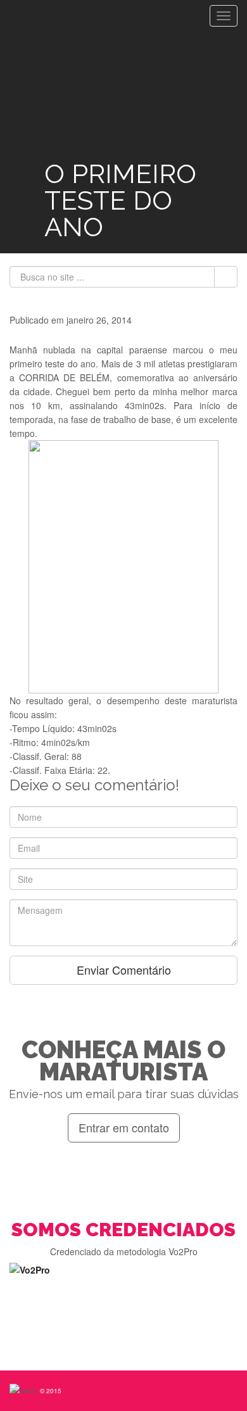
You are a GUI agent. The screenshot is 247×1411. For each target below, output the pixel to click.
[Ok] (226, 277)
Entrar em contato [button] (124, 1127)
